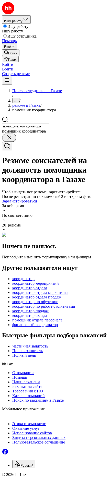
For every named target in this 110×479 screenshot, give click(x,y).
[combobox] (25, 126)
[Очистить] (9, 138)
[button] (7, 64)
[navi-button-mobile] (7, 80)
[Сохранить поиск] (7, 146)
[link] (10, 53)
